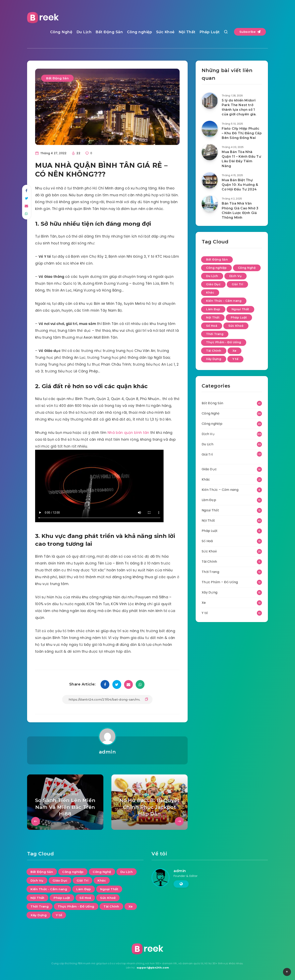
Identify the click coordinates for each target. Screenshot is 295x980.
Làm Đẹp (213, 309)
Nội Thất (187, 32)
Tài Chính (213, 351)
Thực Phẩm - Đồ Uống (223, 342)
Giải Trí (237, 284)
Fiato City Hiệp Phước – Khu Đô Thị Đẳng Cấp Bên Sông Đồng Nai (242, 133)
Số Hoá (211, 326)
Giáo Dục (213, 284)
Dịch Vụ (235, 276)
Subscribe (248, 32)
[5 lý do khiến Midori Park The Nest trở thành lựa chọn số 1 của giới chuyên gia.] (210, 101)
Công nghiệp (139, 32)
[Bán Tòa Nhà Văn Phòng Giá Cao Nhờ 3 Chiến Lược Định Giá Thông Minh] (210, 204)
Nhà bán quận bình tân (128, 432)
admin (107, 752)
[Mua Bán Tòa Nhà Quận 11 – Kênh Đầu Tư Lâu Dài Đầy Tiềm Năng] (210, 152)
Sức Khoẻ (165, 32)
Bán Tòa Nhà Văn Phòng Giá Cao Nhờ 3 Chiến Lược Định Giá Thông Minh (240, 210)
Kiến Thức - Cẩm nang (223, 301)
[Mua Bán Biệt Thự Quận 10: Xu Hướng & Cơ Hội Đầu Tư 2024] (210, 180)
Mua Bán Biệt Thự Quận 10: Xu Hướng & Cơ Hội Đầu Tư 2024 (240, 184)
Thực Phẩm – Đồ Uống (220, 582)
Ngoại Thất (240, 309)
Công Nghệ (61, 32)
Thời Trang (214, 334)
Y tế (235, 359)
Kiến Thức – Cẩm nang (220, 489)
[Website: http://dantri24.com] (181, 884)
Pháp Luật (209, 32)
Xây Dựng (213, 359)
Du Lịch (84, 32)
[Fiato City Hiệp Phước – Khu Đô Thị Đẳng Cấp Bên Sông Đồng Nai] (210, 129)
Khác (210, 292)
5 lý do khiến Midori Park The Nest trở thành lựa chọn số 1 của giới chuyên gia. (239, 107)
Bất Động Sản (109, 32)
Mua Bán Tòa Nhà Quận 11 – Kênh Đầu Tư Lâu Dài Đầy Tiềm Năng (241, 159)
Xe (234, 351)
